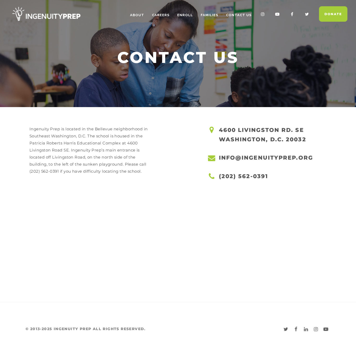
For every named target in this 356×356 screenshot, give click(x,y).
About (137, 15)
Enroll (185, 15)
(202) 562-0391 (243, 176)
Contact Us (238, 15)
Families (209, 15)
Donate (333, 14)
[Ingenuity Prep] (46, 13)
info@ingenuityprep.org (266, 157)
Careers (160, 15)
